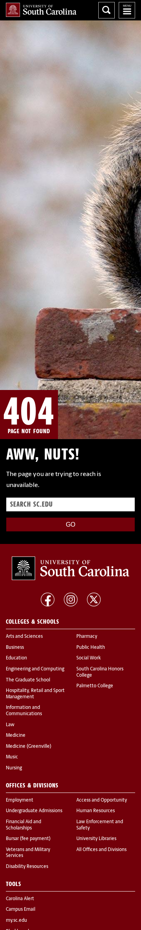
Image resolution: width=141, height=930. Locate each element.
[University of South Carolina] (70, 568)
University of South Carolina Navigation (127, 10)
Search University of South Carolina (106, 10)
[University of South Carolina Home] (41, 10)
